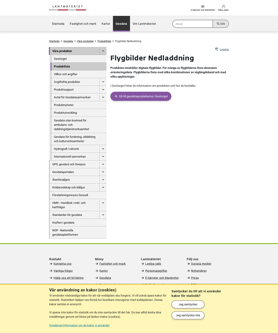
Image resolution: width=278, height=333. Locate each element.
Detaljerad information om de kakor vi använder (79, 325)
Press (195, 278)
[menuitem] (103, 51)
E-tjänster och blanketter (162, 278)
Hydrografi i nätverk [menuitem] (66, 149)
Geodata (68, 41)
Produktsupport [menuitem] (64, 89)
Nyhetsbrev (199, 270)
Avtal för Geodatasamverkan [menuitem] (72, 97)
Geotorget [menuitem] (60, 58)
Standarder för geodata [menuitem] (67, 215)
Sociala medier (201, 263)
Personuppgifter (156, 270)
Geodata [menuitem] (121, 23)
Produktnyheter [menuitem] (64, 105)
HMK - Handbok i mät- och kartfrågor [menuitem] (69, 205)
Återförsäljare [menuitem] (61, 179)
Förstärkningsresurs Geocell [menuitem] (70, 195)
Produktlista (104, 41)
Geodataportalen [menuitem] (63, 172)
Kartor (103, 270)
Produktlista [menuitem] (62, 66)
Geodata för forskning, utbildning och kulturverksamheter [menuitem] (74, 139)
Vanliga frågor (63, 270)
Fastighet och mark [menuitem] (83, 23)
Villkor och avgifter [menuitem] (65, 74)
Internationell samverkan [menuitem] (70, 156)
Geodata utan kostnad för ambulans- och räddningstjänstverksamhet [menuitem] (71, 125)
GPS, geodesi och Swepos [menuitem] (68, 164)
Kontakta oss (62, 263)
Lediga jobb (153, 263)
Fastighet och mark (112, 263)
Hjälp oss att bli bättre (69, 278)
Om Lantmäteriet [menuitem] (144, 23)
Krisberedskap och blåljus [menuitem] (68, 187)
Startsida (54, 41)
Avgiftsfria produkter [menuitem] (67, 82)
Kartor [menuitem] (106, 23)
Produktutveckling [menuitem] (65, 112)
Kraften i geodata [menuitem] (63, 222)
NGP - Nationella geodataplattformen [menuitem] (65, 232)
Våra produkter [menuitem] (62, 51)
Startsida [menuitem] (58, 23)
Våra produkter (85, 41)
